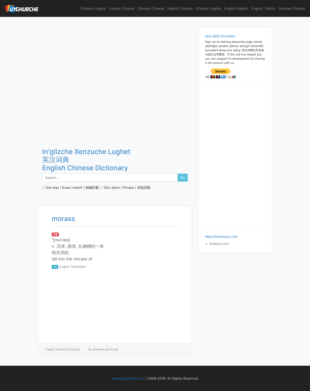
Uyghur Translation (72, 266)
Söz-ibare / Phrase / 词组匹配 (127, 187)
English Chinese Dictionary (62, 349)
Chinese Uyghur (93, 8)
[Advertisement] (115, 48)
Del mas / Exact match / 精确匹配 (72, 187)
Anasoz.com (219, 243)
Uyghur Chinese (121, 8)
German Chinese (292, 8)
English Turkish (263, 8)
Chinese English (208, 8)
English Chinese (180, 8)
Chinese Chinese (151, 8)
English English (236, 8)
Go (182, 177)
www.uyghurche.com (128, 378)
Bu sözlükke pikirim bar (103, 349)
